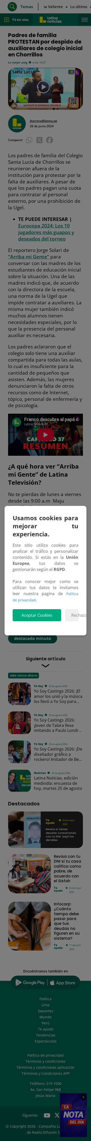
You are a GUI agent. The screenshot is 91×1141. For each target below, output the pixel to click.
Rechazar (74, 615)
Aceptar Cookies (36, 615)
